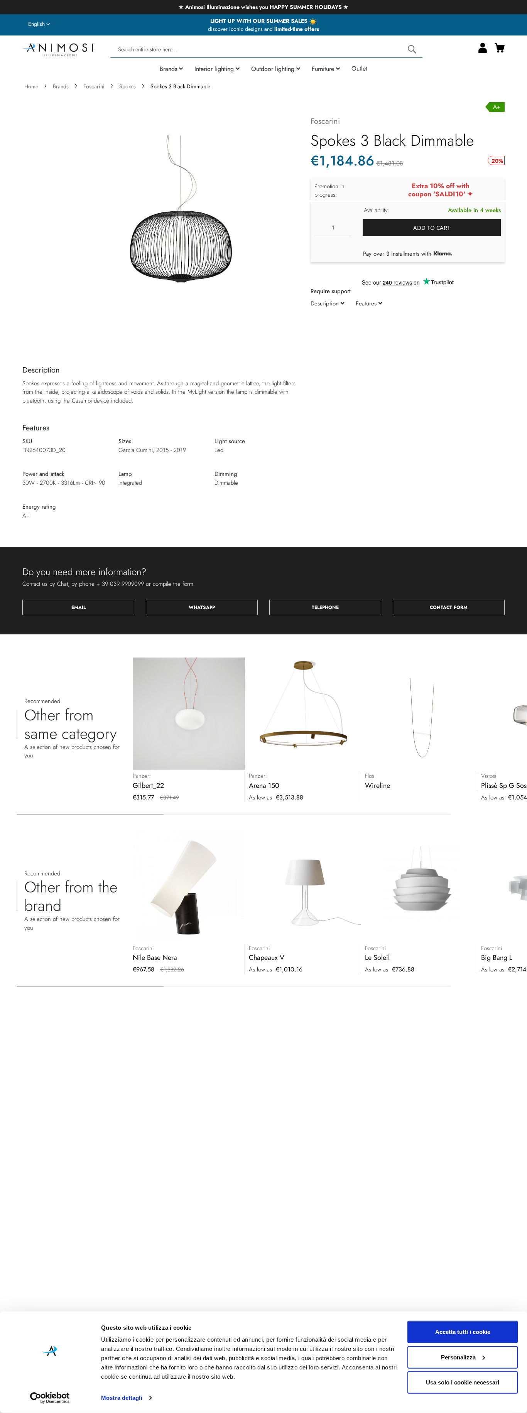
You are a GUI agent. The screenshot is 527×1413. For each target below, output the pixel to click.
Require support (331, 291)
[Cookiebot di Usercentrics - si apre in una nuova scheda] (50, 1398)
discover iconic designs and (263, 29)
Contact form (449, 607)
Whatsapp (202, 607)
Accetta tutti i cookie (462, 1332)
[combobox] (266, 49)
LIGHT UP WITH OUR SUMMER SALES (259, 21)
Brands (61, 86)
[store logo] (57, 48)
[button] (39, 24)
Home (31, 86)
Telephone (325, 607)
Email (78, 607)
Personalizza (458, 1357)
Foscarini (94, 86)
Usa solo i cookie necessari (462, 1382)
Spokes (127, 86)
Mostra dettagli (121, 1397)
